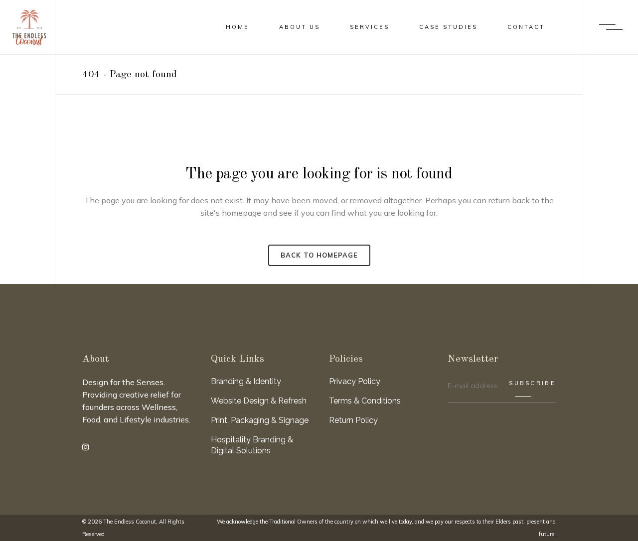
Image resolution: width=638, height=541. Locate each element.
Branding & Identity (246, 381)
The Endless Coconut (129, 521)
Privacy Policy (354, 381)
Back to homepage (319, 255)
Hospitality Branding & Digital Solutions (252, 445)
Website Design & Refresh (259, 401)
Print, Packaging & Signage (260, 420)
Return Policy (353, 420)
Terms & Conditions (365, 401)
